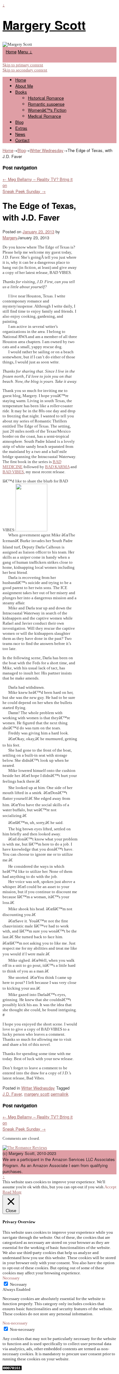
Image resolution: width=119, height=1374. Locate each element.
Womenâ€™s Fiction (47, 110)
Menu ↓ (25, 52)
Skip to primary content (23, 65)
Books (21, 92)
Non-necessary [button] (15, 1323)
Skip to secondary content (25, 70)
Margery (10, 238)
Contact (22, 140)
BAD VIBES (13, 471)
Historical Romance (46, 98)
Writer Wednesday (46, 150)
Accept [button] (110, 1187)
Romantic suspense (46, 104)
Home (11, 52)
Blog (19, 122)
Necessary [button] (11, 1278)
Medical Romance (44, 116)
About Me (24, 86)
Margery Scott (44, 25)
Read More (12, 1192)
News (20, 134)
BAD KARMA (57, 466)
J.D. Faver (12, 1094)
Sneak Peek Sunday (24, 191)
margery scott (37, 1094)
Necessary (18, 1284)
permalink (60, 1094)
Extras (21, 128)
